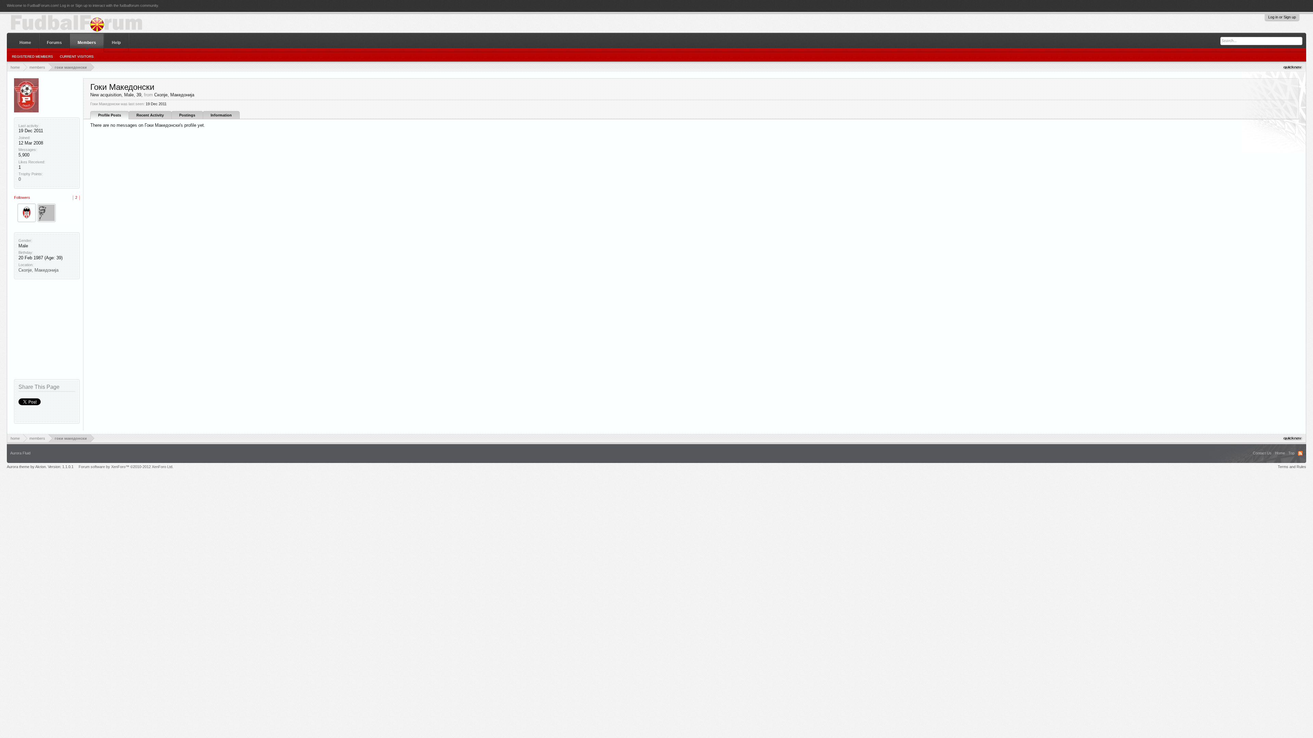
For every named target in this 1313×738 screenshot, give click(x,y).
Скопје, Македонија (38, 270)
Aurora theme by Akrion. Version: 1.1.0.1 (40, 467)
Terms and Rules (1292, 467)
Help (116, 42)
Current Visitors (77, 56)
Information (221, 115)
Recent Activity (150, 115)
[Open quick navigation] (1293, 67)
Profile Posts (109, 115)
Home (25, 42)
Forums (54, 42)
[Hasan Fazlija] (26, 213)
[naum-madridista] (46, 213)
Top (1291, 453)
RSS (1300, 453)
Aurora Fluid (20, 453)
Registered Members (32, 56)
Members (87, 42)
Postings (187, 115)
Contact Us (1262, 453)
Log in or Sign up (1282, 17)
